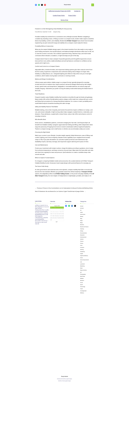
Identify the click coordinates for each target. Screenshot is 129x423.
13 (56, 213)
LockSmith (82, 264)
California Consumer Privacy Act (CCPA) (59, 11)
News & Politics (83, 270)
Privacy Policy (72, 15)
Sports (81, 284)
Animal (81, 206)
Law (81, 261)
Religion (82, 278)
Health (81, 253)
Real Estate (82, 276)
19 (55, 215)
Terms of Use (64, 20)
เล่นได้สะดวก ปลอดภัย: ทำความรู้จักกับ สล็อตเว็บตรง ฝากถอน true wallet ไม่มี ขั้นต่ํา (42, 207)
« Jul (56, 221)
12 (55, 213)
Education (82, 235)
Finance (81, 241)
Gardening (82, 251)
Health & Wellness (84, 255)
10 (51, 213)
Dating (81, 231)
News (81, 268)
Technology (82, 286)
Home (81, 257)
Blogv (81, 222)
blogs (81, 220)
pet (81, 272)
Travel (81, 288)
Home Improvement (84, 259)
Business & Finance (84, 226)
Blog (59, 31)
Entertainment (83, 237)
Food (81, 245)
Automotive (82, 214)
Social (81, 282)
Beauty (81, 216)
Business (82, 224)
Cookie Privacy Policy (59, 15)
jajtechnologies (69, 378)
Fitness (81, 243)
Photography (83, 274)
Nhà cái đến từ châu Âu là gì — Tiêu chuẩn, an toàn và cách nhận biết (41, 222)
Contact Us (77, 11)
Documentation (83, 233)
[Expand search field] (92, 5)
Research (82, 280)
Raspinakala (67, 4)
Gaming (82, 249)
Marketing (82, 266)
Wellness (82, 292)
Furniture (82, 247)
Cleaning (82, 228)
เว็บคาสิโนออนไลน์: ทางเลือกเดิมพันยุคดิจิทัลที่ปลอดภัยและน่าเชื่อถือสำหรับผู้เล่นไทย (41, 214)
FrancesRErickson (38, 31)
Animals (82, 208)
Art (80, 210)
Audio (81, 212)
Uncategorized (83, 290)
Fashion (81, 239)
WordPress (64, 378)
